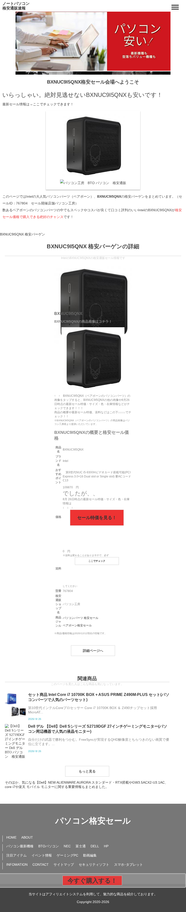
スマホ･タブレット (128, 864)
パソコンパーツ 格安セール (80, 618)
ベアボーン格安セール (77, 625)
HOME (11, 837)
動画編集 (90, 855)
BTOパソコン (48, 846)
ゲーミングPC (67, 855)
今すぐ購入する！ (92, 880)
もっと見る (87, 771)
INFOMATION (17, 864)
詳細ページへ (93, 651)
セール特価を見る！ (96, 517)
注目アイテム (16, 855)
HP (106, 846)
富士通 (81, 846)
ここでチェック (96, 561)
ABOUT (27, 837)
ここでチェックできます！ (53, 104)
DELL (95, 846)
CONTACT (40, 864)
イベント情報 (41, 855)
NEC (67, 846)
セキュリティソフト (94, 864)
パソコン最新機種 (19, 846)
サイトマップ (64, 864)
